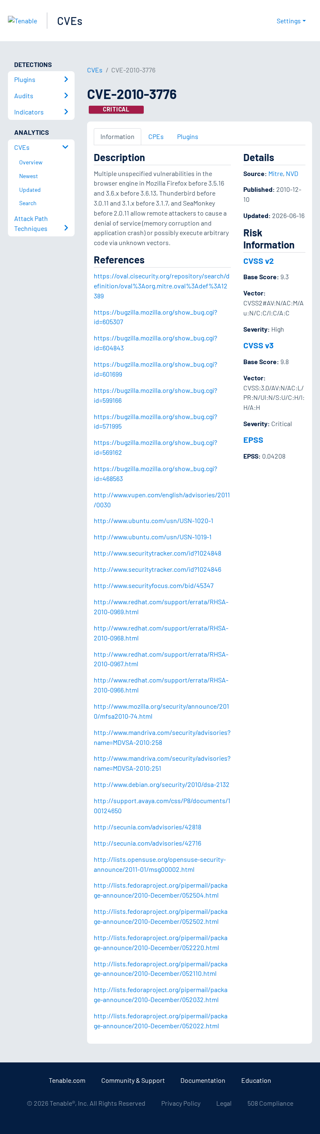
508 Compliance (270, 1103)
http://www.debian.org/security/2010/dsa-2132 (162, 784)
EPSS (253, 439)
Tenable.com (67, 1080)
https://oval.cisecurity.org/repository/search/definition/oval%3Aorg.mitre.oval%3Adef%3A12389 (162, 286)
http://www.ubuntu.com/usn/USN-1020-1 (153, 520)
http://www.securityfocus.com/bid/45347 (154, 585)
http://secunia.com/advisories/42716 (147, 843)
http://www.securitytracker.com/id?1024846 (157, 569)
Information (117, 136)
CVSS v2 (258, 261)
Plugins (187, 136)
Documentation (202, 1080)
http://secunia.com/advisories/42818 (147, 827)
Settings (289, 21)
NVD (292, 173)
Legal (224, 1103)
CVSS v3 (258, 345)
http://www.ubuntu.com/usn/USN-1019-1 (153, 537)
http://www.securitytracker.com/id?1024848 (157, 553)
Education (256, 1080)
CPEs (156, 136)
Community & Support (133, 1080)
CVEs (69, 20)
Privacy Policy (180, 1103)
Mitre (275, 173)
